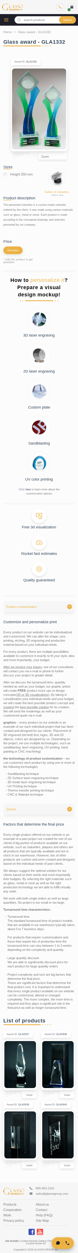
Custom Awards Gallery (33, 1241)
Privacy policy (13, 1220)
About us (42, 1204)
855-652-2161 (45, 1188)
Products (9, 1204)
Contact (41, 1210)
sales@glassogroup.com (52, 1193)
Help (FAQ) (44, 1215)
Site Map (42, 1220)
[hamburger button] (6, 20)
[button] (39, 606)
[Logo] (12, 7)
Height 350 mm (21, 174)
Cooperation (12, 1210)
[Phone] (60, 7)
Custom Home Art (36, 1243)
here (28, 489)
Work (7, 1215)
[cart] (72, 7)
